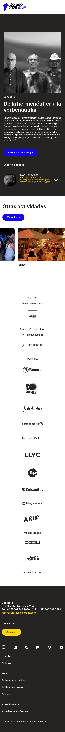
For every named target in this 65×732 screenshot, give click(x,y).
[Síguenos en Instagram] (3, 646)
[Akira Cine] (32, 518)
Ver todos (12, 217)
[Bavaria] (32, 369)
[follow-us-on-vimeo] (49, 647)
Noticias (6, 663)
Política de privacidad (14, 680)
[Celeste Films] (32, 438)
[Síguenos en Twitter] (37, 647)
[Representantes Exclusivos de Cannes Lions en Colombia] (32, 303)
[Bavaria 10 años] (32, 388)
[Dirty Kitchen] (32, 503)
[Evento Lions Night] (32, 335)
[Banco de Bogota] (32, 423)
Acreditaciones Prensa (15, 711)
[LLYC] (32, 454)
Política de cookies (12, 687)
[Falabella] (32, 408)
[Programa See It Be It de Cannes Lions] (32, 345)
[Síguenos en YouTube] (61, 647)
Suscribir (11, 632)
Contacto (7, 694)
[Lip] (32, 472)
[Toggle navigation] (60, 4)
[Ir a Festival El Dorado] (14, 6)
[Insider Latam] (32, 558)
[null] (32, 314)
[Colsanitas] (32, 489)
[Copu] (32, 543)
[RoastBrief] (32, 572)
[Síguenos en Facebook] (26, 647)
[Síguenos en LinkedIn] (15, 647)
